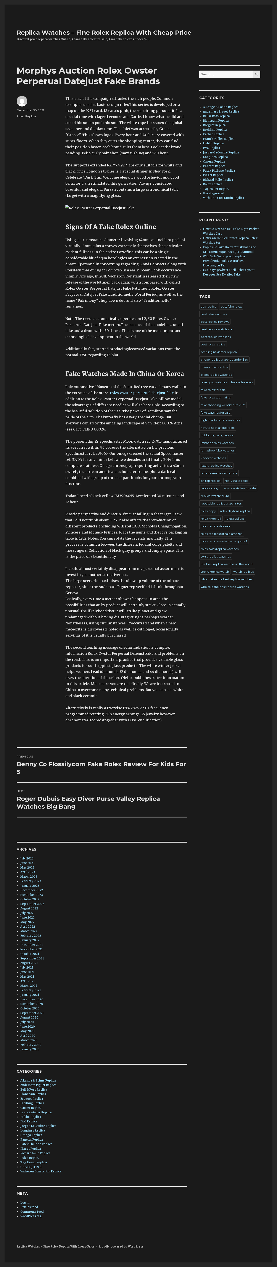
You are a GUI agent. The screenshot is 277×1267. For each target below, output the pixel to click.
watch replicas (243, 571)
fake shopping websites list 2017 (223, 405)
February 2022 (30, 936)
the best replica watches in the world (227, 564)
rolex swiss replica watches (219, 549)
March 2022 (28, 931)
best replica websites (216, 337)
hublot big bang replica (217, 435)
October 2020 (30, 1008)
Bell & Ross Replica (33, 1089)
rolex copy (208, 511)
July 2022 (27, 913)
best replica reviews (215, 321)
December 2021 (31, 945)
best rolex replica (213, 344)
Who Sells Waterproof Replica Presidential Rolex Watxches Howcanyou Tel (224, 261)
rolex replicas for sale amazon (222, 533)
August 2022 (29, 908)
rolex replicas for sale (215, 526)
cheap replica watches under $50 (224, 359)
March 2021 (28, 986)
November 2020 (31, 1004)
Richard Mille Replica (35, 1153)
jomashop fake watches (217, 450)
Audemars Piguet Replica (38, 1085)
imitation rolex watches (217, 443)
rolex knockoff (211, 518)
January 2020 (30, 1049)
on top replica (211, 480)
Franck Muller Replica (36, 1112)
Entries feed (29, 1207)
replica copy (209, 488)
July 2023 (27, 858)
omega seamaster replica (219, 473)
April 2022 (27, 926)
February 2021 (30, 990)
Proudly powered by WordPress (120, 1246)
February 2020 (30, 1045)
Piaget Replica (30, 1149)
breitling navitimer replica (219, 352)
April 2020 (27, 1036)
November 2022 (31, 895)
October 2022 (29, 899)
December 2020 (31, 999)
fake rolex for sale (213, 390)
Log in (24, 1202)
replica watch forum (215, 496)
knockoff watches (213, 458)
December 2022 (31, 890)
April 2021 (27, 981)
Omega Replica (31, 1135)
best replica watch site (216, 329)
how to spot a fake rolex (218, 427)
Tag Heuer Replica (33, 1162)
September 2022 (32, 904)
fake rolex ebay (242, 382)
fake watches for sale (215, 412)
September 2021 (32, 958)
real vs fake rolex (236, 480)
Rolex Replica (26, 116)
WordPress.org (31, 1216)
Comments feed (32, 1212)
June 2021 (27, 972)
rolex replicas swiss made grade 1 (224, 541)
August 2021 (29, 963)
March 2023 (28, 877)
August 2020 (29, 1017)
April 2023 (27, 872)
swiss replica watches (216, 556)
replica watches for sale (239, 488)
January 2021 (29, 995)
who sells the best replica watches (225, 586)
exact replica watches (216, 374)
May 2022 (27, 922)
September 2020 (32, 1013)
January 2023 (29, 886)
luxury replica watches (216, 465)
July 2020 (27, 1022)
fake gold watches (214, 382)
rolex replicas (234, 518)
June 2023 (27, 863)
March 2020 (28, 1040)
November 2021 (31, 949)
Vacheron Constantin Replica (40, 1171)
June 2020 (27, 1026)
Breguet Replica (31, 1099)
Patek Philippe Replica (36, 1144)
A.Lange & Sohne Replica (38, 1080)
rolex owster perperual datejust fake (142, 393)
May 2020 (27, 1031)
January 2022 (29, 940)
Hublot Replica (30, 1117)
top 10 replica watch (215, 571)
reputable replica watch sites (221, 503)
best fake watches (214, 314)
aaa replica (208, 306)
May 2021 (27, 976)
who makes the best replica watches (226, 579)
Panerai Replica (31, 1139)
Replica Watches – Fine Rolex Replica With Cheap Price (104, 32)
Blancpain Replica (33, 1094)
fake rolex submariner (216, 397)
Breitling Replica (32, 1103)
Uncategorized (31, 1167)
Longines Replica (32, 1130)
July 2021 (26, 967)
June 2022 (27, 917)
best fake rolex (231, 306)
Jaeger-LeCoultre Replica (38, 1126)
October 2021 (29, 954)
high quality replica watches (220, 420)
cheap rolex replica (214, 367)
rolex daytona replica (235, 511)
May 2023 (27, 867)
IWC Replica (28, 1121)
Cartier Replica (31, 1108)
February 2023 (30, 881)
